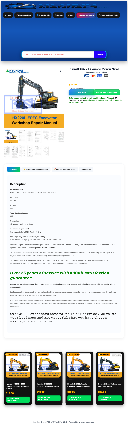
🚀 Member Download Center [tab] (65, 169)
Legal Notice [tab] (86, 169)
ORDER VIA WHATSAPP (106, 92)
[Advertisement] (64, 34)
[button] (60, 71)
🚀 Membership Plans (23, 15)
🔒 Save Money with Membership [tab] (36, 169)
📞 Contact (58, 15)
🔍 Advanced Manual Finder (108, 15)
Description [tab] (14, 169)
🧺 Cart (70, 15)
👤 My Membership (43, 15)
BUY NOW (82, 92)
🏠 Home (8, 15)
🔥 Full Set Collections (86, 15)
